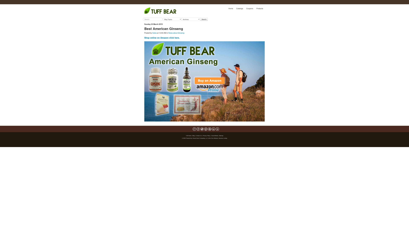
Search (204, 19)
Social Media (214, 135)
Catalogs (239, 8)
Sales (154, 33)
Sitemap (221, 135)
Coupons (249, 8)
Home (230, 8)
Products (259, 8)
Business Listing (223, 138)
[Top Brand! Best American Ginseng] (204, 81)
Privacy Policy (206, 135)
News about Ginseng (176, 33)
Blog (193, 135)
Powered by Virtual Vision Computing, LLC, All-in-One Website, (202, 138)
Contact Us (199, 135)
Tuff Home (188, 135)
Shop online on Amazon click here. (162, 37)
